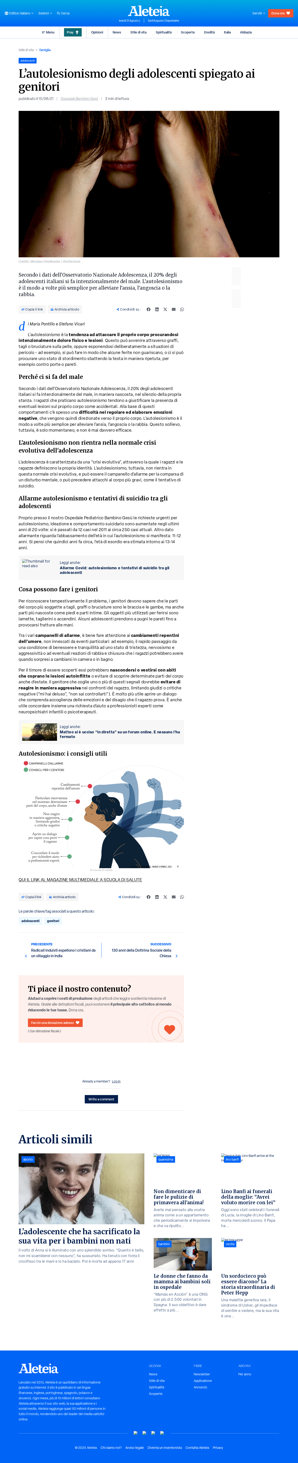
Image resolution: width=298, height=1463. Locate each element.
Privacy (218, 1448)
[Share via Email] (174, 309)
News (117, 32)
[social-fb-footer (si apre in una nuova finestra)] (144, 1433)
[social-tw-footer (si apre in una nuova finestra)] (153, 1433)
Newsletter (202, 1374)
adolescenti (30, 921)
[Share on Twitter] (165, 309)
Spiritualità (164, 32)
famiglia (45, 50)
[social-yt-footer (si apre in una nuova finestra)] (136, 1433)
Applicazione (203, 1381)
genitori (53, 921)
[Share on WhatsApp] (182, 309)
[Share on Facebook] (148, 309)
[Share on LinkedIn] (157, 309)
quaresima (165, 1159)
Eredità (209, 32)
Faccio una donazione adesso (52, 1022)
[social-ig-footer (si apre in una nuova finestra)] (162, 1433)
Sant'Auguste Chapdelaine (163, 21)
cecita (230, 1244)
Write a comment (101, 1099)
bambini (164, 1244)
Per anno (244, 1374)
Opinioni (97, 32)
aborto (28, 1159)
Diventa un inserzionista (165, 1448)
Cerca (65, 13)
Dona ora (277, 13)
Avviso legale (134, 1448)
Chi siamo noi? (111, 1448)
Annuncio (200, 1387)
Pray (70, 32)
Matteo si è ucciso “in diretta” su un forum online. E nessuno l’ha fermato (120, 734)
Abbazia (246, 32)
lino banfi (232, 1159)
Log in (116, 1081)
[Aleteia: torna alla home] (149, 11)
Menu (50, 32)
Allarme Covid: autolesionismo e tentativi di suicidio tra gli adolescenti (114, 570)
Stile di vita (138, 32)
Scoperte (188, 32)
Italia (227, 32)
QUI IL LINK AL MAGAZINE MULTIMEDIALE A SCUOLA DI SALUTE (80, 879)
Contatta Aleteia (197, 1448)
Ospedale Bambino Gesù (79, 98)
